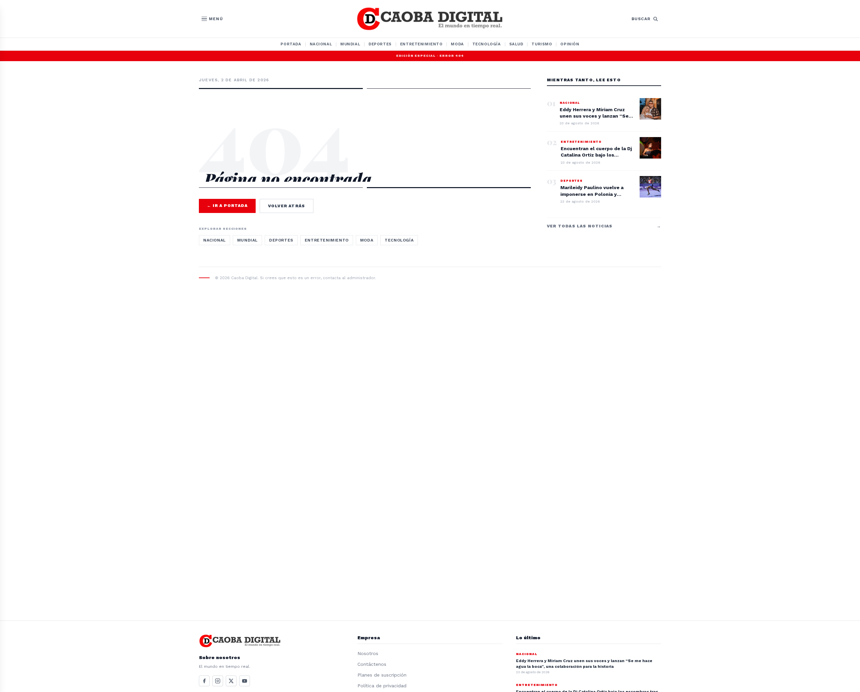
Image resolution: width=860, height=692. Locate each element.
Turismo (541, 44)
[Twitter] (231, 681)
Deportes (380, 44)
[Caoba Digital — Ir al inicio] (430, 19)
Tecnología (486, 44)
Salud (516, 44)
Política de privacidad (381, 685)
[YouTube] (244, 681)
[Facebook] (204, 681)
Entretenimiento (421, 44)
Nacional (321, 44)
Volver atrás (286, 206)
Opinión (569, 44)
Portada (291, 44)
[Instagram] (217, 681)
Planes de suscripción (381, 675)
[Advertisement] (364, 118)
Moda (457, 44)
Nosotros (367, 653)
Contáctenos (371, 664)
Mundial (350, 44)
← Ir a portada (227, 205)
